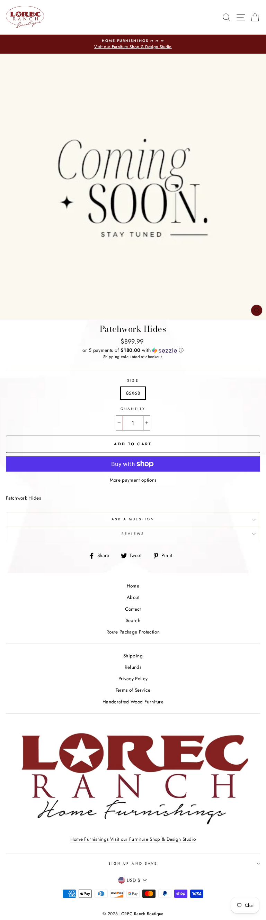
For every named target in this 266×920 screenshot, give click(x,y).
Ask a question (133, 519)
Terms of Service (133, 689)
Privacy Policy (133, 678)
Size (133, 380)
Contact (133, 608)
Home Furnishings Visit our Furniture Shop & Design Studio (133, 839)
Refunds (133, 667)
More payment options (133, 479)
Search (133, 620)
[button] (133, 350)
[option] (133, 44)
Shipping (111, 356)
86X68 (133, 393)
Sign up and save (133, 863)
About (133, 597)
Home (133, 585)
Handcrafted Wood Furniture (133, 701)
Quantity (133, 408)
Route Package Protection (133, 631)
